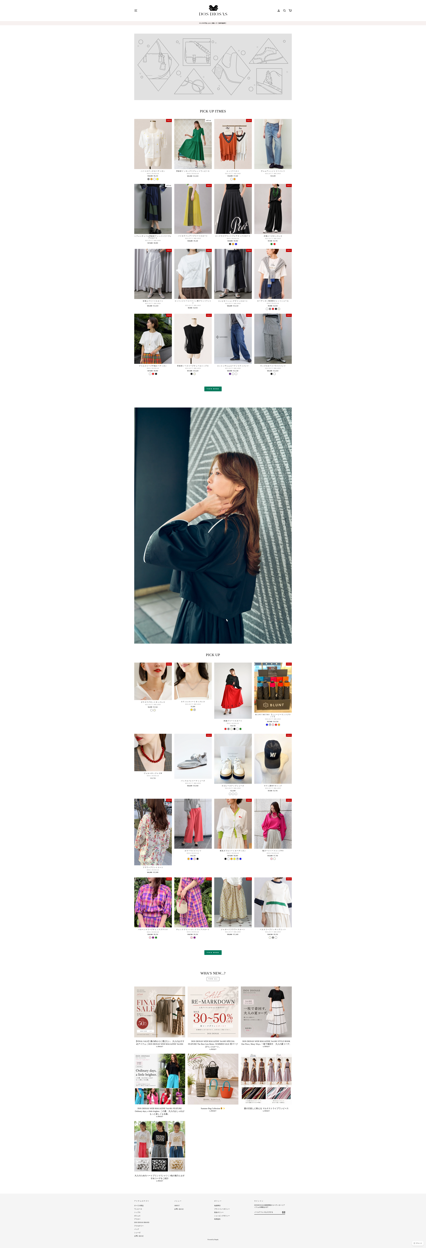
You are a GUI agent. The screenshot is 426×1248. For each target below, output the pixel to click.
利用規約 (217, 1219)
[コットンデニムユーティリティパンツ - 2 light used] (236, 374)
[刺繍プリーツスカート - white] (237, 729)
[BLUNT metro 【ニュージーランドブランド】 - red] (276, 725)
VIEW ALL (213, 979)
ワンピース (138, 1209)
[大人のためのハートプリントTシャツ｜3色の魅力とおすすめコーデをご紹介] (159, 1146)
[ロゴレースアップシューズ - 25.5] (236, 794)
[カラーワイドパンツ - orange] (188, 859)
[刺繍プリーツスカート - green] (240, 729)
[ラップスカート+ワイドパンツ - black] (271, 374)
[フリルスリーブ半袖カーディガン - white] (150, 374)
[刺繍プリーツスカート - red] (225, 729)
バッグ (136, 1229)
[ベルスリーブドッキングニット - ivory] (270, 937)
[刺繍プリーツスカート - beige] (231, 729)
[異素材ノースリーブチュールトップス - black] (191, 374)
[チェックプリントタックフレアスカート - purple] (194, 937)
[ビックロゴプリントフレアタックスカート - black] (230, 244)
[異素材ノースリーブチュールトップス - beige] (194, 374)
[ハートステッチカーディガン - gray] (148, 179)
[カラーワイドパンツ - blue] (191, 859)
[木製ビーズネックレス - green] (271, 244)
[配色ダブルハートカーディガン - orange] (231, 859)
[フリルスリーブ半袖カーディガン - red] (153, 374)
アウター (137, 1219)
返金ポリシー (219, 1212)
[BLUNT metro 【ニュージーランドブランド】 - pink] (273, 725)
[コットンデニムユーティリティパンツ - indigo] (230, 374)
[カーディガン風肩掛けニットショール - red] (273, 309)
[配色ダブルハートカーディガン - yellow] (234, 859)
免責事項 (217, 1205)
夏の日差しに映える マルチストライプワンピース (266, 1108)
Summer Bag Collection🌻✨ (213, 1108)
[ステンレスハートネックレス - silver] (194, 710)
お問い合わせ (139, 1236)
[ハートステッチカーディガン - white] (154, 179)
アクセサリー (139, 1226)
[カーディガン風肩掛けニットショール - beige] (279, 309)
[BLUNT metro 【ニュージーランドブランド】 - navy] (270, 725)
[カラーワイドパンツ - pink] (194, 859)
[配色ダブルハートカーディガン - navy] (237, 859)
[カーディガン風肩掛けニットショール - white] (267, 309)
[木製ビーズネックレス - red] (274, 244)
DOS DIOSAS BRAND (141, 1222)
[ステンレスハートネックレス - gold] (191, 710)
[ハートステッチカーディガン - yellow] (157, 179)
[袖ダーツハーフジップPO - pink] (271, 859)
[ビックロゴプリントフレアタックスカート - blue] (236, 244)
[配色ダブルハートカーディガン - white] (228, 859)
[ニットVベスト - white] (231, 179)
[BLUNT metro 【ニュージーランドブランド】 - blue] (267, 725)
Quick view (153, 166)
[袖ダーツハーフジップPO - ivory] (274, 859)
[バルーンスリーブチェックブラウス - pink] (150, 937)
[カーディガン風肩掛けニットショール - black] (276, 309)
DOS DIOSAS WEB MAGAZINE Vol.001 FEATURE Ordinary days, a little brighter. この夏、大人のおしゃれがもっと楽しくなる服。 (159, 1111)
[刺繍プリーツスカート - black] (234, 729)
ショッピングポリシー (222, 1216)
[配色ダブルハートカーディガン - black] (225, 859)
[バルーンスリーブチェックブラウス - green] (156, 937)
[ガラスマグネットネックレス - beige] (154, 710)
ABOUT (177, 1205)
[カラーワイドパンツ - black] (197, 859)
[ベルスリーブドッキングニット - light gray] (273, 937)
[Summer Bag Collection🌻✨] (213, 1079)
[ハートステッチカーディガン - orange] (151, 179)
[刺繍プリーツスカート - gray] (228, 729)
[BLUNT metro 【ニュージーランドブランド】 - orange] (279, 725)
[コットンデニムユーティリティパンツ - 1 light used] (233, 374)
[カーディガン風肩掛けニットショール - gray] (270, 309)
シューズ (137, 1232)
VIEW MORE (213, 389)
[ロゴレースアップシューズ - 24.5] (233, 794)
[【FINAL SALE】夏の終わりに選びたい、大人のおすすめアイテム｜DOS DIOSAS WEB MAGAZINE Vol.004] (159, 1011)
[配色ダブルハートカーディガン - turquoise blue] (240, 859)
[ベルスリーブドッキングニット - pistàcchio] (276, 937)
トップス (137, 1212)
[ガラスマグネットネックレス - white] (151, 710)
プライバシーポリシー (222, 1209)
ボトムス (137, 1216)
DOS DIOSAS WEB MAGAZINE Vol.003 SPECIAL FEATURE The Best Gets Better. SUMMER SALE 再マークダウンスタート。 (213, 1044)
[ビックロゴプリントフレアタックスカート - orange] (233, 244)
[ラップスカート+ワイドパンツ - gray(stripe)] (274, 374)
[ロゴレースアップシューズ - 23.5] (230, 794)
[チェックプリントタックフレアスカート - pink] (191, 937)
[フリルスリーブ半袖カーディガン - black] (156, 374)
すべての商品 (139, 1205)
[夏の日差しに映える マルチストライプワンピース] (266, 1079)
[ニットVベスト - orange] (234, 179)
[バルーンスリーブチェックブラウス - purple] (153, 937)
